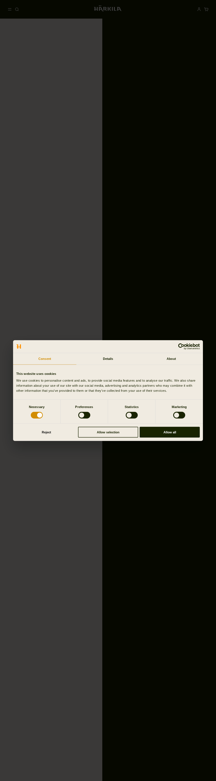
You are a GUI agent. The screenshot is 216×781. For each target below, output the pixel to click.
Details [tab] (108, 359)
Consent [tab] (44, 359)
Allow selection (108, 432)
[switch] (84, 415)
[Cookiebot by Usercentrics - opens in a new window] (181, 346)
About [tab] (171, 359)
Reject (46, 432)
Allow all (169, 432)
